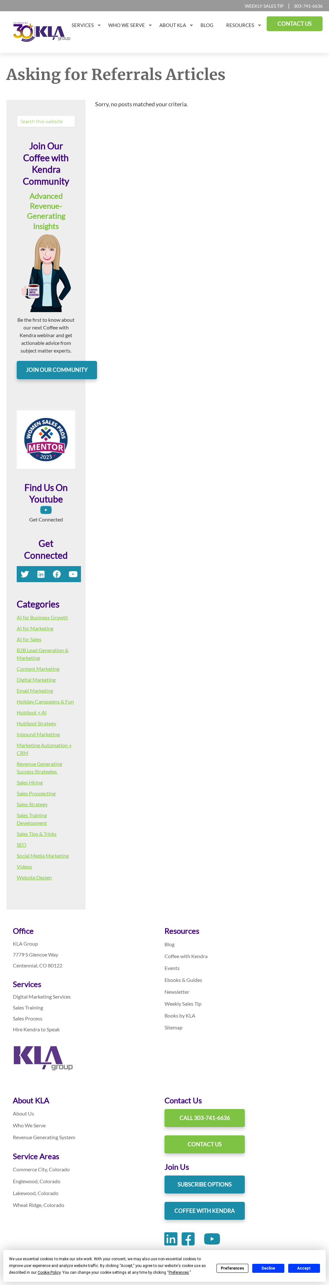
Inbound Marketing (38, 734)
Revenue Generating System (44, 1137)
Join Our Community (57, 369)
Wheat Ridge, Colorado (38, 1205)
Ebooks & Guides (183, 980)
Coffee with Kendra (186, 956)
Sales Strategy (32, 804)
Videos (24, 866)
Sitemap (173, 1027)
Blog (169, 944)
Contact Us (205, 1144)
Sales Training (28, 1007)
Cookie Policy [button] (49, 1272)
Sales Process (27, 1018)
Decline (268, 1268)
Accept (304, 1268)
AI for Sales (29, 639)
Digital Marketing (36, 680)
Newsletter (176, 992)
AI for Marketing (35, 628)
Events (172, 968)
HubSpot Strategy (36, 723)
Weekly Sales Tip (264, 6)
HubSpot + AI (32, 712)
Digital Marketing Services (42, 996)
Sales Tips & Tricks (37, 834)
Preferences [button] (179, 1272)
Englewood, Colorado (36, 1181)
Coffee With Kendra (204, 1210)
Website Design (34, 877)
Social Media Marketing (43, 855)
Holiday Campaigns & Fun (45, 701)
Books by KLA (179, 1015)
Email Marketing (35, 690)
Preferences (232, 1268)
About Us (23, 1113)
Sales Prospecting (36, 793)
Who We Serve (29, 1125)
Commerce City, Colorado (41, 1169)
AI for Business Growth (42, 617)
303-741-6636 (308, 6)
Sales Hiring (30, 782)
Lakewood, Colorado (35, 1193)
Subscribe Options (205, 1184)
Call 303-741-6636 (205, 1118)
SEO (21, 845)
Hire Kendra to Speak (36, 1029)
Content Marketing (38, 669)
